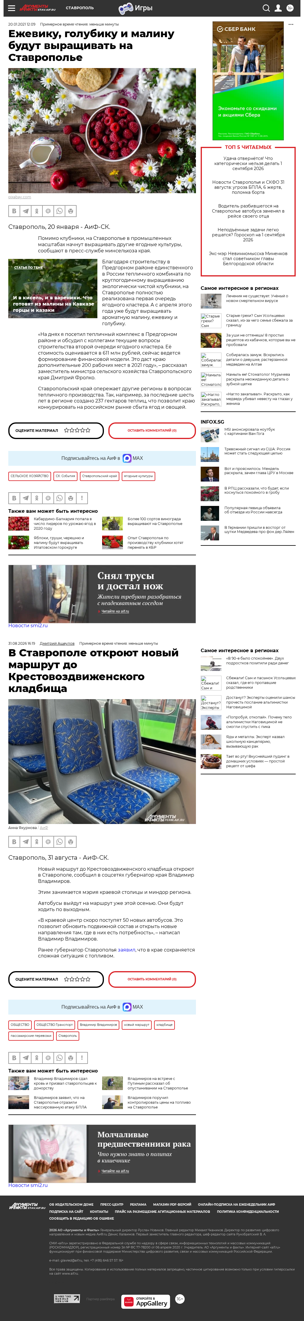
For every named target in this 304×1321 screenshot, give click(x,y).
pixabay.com (19, 197)
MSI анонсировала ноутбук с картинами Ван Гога (249, 431)
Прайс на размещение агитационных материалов (162, 1212)
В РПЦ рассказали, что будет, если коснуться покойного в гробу (256, 490)
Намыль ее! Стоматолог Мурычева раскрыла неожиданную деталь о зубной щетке (258, 379)
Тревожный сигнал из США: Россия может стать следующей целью (257, 451)
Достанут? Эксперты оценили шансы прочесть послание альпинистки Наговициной (260, 702)
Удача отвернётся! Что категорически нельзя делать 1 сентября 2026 (248, 163)
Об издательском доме (71, 1205)
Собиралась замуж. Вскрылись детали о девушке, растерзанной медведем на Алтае (256, 360)
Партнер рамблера (100, 1299)
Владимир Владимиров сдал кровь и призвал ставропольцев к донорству (65, 1083)
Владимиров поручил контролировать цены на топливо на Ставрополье (159, 1102)
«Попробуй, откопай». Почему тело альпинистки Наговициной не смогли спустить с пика (259, 722)
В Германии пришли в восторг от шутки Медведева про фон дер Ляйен (259, 530)
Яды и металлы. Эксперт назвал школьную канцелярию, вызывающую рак (255, 741)
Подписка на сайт (66, 1212)
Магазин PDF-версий (172, 1205)
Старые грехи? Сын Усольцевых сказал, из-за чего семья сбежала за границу (259, 320)
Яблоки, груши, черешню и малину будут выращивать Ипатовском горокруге (59, 543)
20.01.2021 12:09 (21, 24)
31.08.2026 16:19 (21, 643)
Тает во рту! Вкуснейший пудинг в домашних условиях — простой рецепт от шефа (257, 761)
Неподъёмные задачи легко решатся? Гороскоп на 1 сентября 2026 (248, 235)
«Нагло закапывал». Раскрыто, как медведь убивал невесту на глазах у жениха (259, 399)
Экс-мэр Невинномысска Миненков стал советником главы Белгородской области (248, 258)
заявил (126, 950)
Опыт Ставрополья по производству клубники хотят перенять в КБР (155, 543)
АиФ (44, 827)
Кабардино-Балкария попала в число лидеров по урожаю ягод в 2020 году (65, 524)
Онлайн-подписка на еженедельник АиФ (236, 1205)
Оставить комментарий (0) (152, 431)
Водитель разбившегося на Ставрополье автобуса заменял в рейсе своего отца (248, 211)
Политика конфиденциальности (248, 1212)
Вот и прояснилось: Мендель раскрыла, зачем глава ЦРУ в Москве (258, 471)
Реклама (138, 1205)
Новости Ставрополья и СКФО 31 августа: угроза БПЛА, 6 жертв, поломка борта (248, 187)
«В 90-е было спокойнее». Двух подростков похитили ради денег (257, 660)
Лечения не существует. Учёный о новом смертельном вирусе (257, 298)
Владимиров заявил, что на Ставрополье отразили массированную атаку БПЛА (60, 1102)
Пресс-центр (111, 1205)
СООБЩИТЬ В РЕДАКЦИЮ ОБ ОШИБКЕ (81, 1219)
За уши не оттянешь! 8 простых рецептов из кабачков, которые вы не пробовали (260, 340)
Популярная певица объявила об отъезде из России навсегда (253, 510)
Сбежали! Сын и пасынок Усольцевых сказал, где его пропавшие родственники (261, 683)
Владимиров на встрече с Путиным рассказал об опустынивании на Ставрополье (158, 1083)
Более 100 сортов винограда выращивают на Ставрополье (155, 521)
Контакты (99, 1212)
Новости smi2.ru (28, 625)
